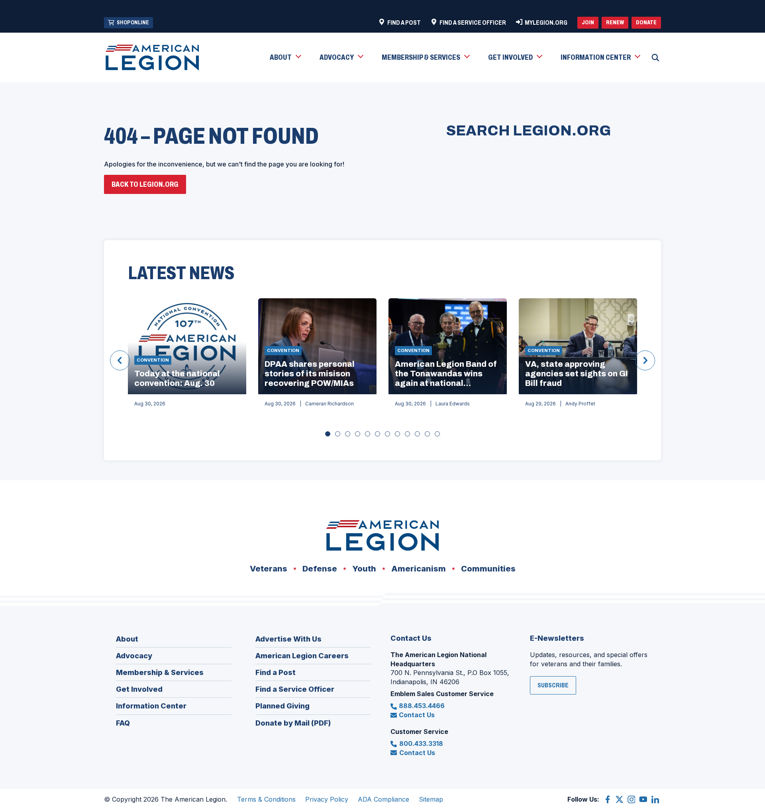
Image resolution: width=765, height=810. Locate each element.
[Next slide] (645, 360)
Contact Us (417, 715)
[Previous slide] (120, 360)
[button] (285, 58)
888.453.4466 (422, 706)
